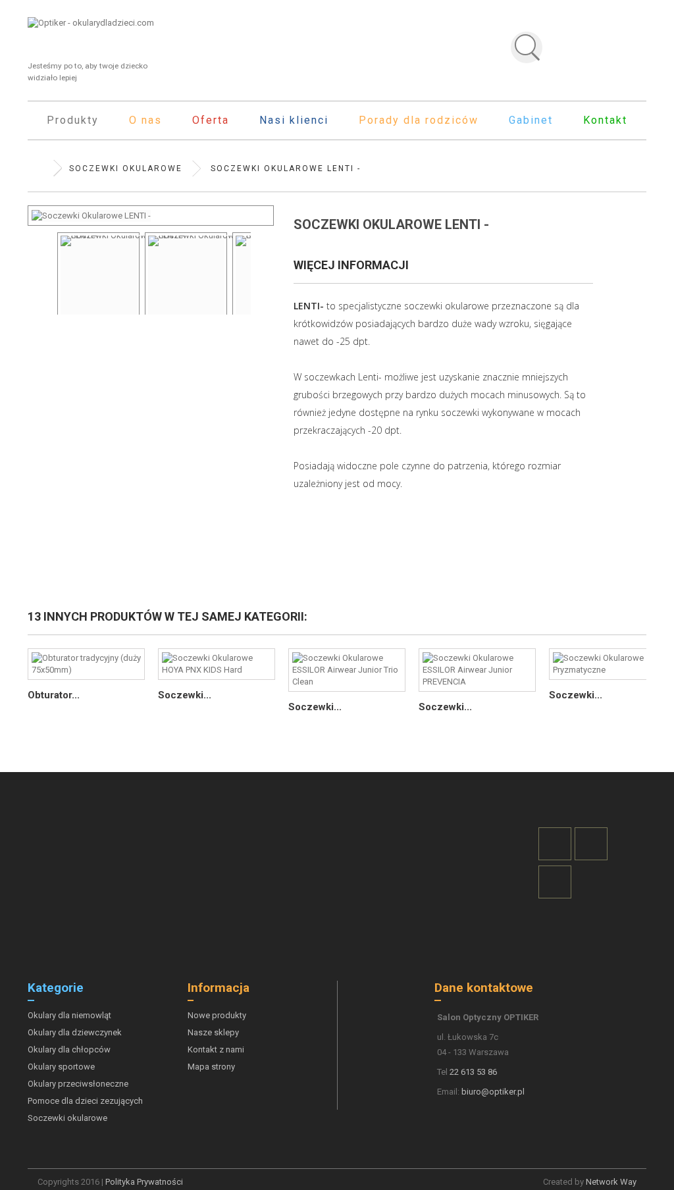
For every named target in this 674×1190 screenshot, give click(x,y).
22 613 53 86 (473, 1072)
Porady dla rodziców (419, 120)
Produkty (73, 120)
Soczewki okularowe (67, 1118)
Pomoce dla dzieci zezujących (85, 1101)
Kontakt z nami (216, 1049)
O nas (145, 120)
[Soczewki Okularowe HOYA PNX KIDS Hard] (216, 664)
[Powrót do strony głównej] (40, 168)
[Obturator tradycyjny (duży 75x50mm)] (86, 664)
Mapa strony (211, 1067)
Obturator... (54, 695)
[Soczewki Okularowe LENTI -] (98, 284)
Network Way (611, 1182)
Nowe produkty (217, 1015)
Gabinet (531, 120)
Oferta (210, 120)
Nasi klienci (293, 120)
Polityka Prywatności (144, 1182)
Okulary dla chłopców (69, 1049)
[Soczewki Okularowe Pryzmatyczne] (607, 664)
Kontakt (605, 120)
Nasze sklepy (213, 1032)
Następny (257, 264)
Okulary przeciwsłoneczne (78, 1084)
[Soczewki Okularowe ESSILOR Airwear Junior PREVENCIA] (477, 670)
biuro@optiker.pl (493, 1092)
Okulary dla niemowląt (69, 1015)
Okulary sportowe (61, 1067)
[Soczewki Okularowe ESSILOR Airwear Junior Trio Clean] (346, 670)
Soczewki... (184, 695)
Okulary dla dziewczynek (75, 1032)
